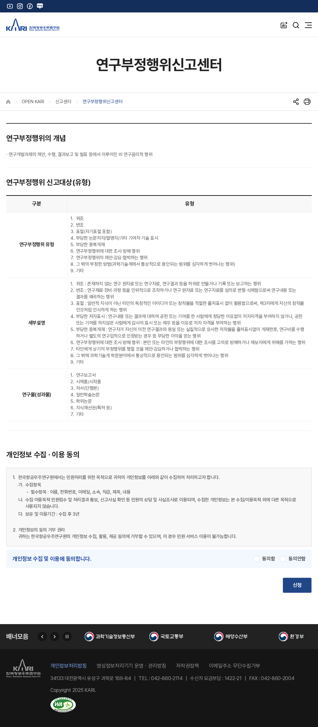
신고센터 (63, 101)
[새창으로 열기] (115, 636)
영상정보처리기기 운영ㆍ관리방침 (131, 666)
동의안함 (297, 559)
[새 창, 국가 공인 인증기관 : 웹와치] (181, 706)
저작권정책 (187, 666)
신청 (297, 585)
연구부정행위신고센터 (103, 101)
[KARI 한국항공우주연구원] (32, 24)
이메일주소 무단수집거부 (234, 666)
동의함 (268, 559)
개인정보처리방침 (68, 666)
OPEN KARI (33, 101)
